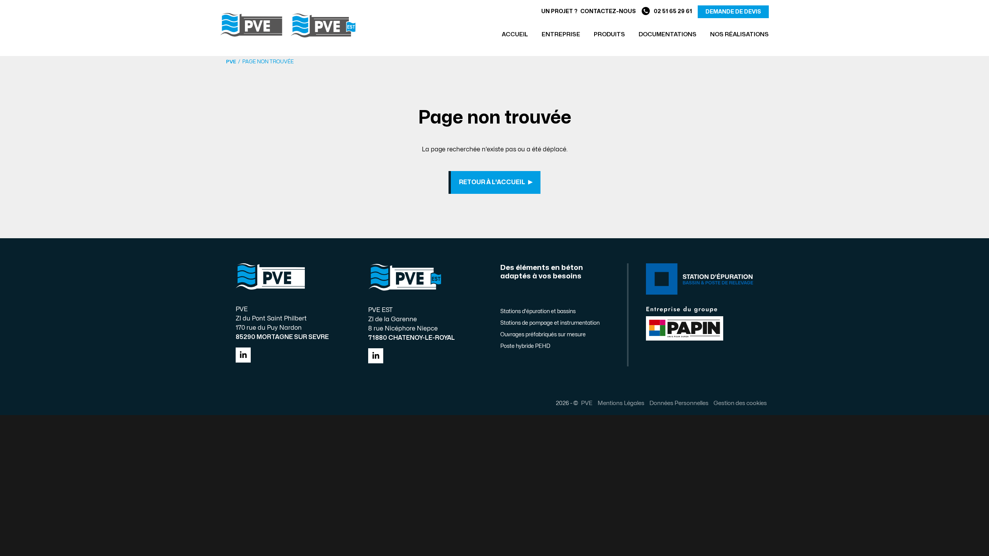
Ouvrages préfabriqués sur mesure (543, 334)
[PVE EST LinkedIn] (375, 355)
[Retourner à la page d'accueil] (287, 25)
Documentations (668, 34)
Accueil (515, 34)
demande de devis (733, 11)
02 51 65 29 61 (673, 11)
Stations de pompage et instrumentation (550, 322)
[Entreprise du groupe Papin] (684, 323)
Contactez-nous (608, 11)
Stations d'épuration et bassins (538, 311)
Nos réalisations (739, 34)
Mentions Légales (621, 403)
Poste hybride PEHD (525, 346)
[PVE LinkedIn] (243, 355)
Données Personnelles (679, 403)
